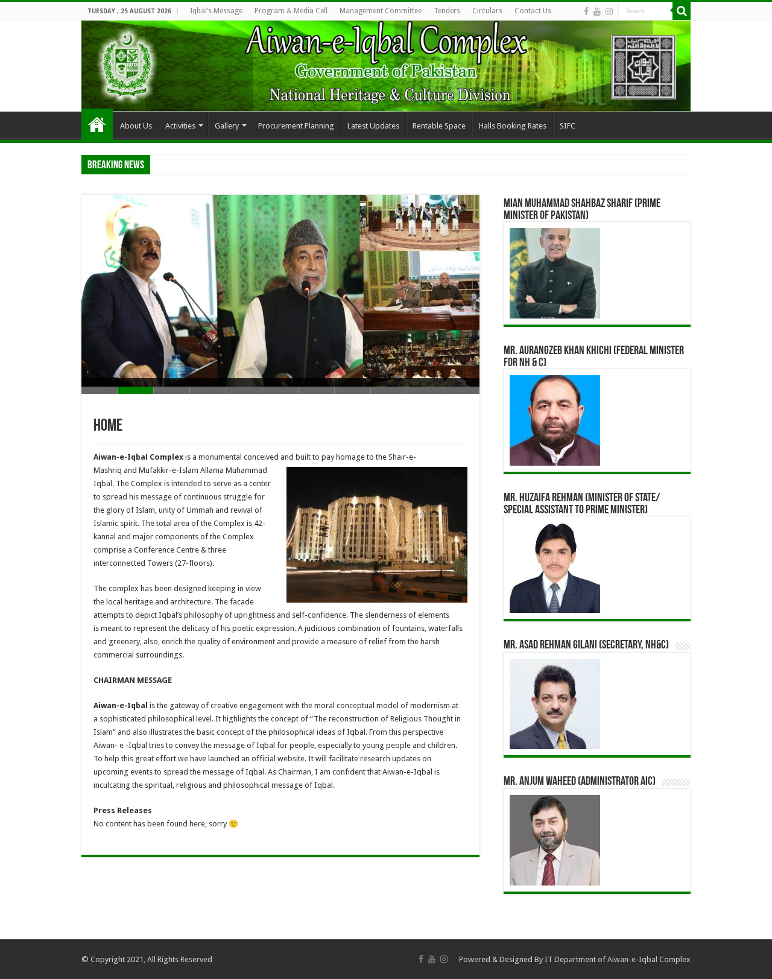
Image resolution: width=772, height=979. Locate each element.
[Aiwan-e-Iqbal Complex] (386, 66)
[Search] (681, 11)
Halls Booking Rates (512, 125)
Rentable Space (439, 125)
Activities (180, 125)
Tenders (447, 11)
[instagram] (609, 11)
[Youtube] (597, 11)
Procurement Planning (296, 125)
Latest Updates (373, 125)
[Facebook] (586, 11)
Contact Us (532, 11)
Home (97, 124)
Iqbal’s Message (216, 11)
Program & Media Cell (291, 11)
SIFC (567, 125)
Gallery (227, 125)
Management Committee (381, 11)
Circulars (487, 11)
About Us (136, 125)
